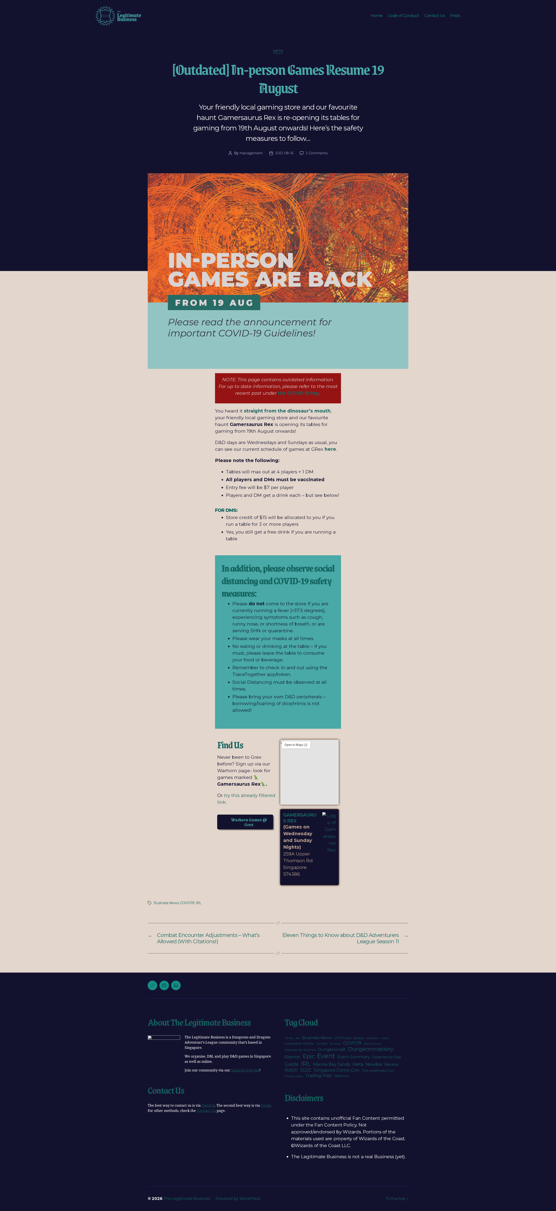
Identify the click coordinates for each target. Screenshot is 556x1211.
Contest (321, 1043)
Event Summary (354, 1056)
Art (297, 1038)
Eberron (292, 1056)
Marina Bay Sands (331, 1064)
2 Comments (316, 153)
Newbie (374, 1064)
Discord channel (245, 1070)
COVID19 (187, 903)
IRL (198, 903)
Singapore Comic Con (336, 1070)
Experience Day (386, 1057)
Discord (208, 1105)
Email (265, 1105)
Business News (166, 903)
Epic (309, 1056)
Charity (385, 1038)
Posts (455, 15)
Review (392, 1064)
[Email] (176, 985)
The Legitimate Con (378, 1070)
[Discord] (152, 985)
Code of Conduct (403, 15)
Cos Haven (335, 1043)
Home (376, 15)
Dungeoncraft (332, 1049)
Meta (278, 51)
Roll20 (291, 1070)
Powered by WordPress (238, 1198)
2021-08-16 (284, 153)
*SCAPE (289, 1038)
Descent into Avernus (300, 1049)
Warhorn (342, 1076)
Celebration (372, 1038)
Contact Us (434, 15)
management (251, 153)
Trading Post (318, 1075)
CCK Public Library (349, 1038)
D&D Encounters (372, 1043)
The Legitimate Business (186, 1198)
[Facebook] (164, 985)
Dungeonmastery (370, 1049)
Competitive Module (299, 1043)
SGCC (306, 1070)
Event (326, 1056)
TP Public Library (294, 1076)
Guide (292, 1064)
